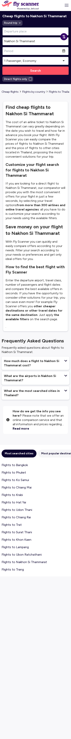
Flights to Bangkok (15, 465)
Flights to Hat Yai (14, 502)
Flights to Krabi (12, 495)
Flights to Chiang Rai (16, 517)
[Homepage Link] (20, 4)
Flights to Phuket (14, 472)
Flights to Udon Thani (17, 510)
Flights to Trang (13, 569)
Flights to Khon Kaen (16, 539)
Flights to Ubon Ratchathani (22, 554)
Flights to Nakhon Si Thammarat (24, 562)
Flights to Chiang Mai (17, 487)
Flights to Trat (12, 525)
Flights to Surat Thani (17, 532)
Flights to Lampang (15, 547)
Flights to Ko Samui (15, 480)
